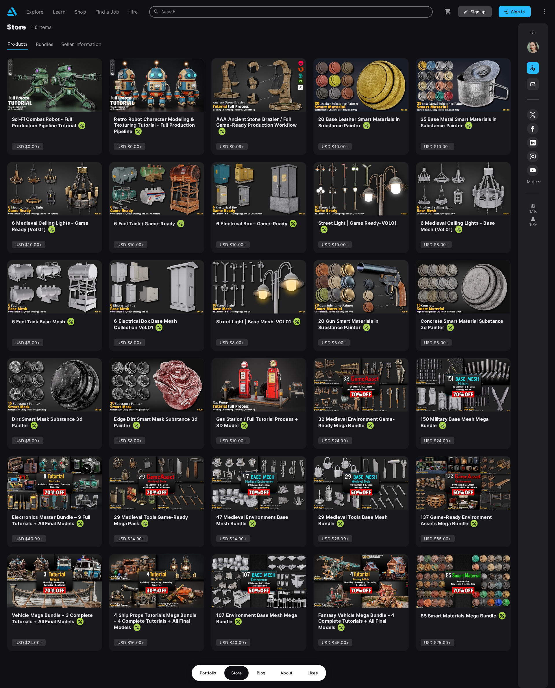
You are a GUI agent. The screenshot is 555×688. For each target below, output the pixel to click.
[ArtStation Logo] (12, 11)
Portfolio (208, 672)
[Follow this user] (533, 68)
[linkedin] (533, 142)
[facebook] (533, 128)
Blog (261, 672)
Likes (313, 672)
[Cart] (447, 12)
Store (236, 672)
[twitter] (533, 115)
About (286, 672)
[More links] (544, 12)
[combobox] (291, 12)
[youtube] (533, 170)
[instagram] (533, 156)
